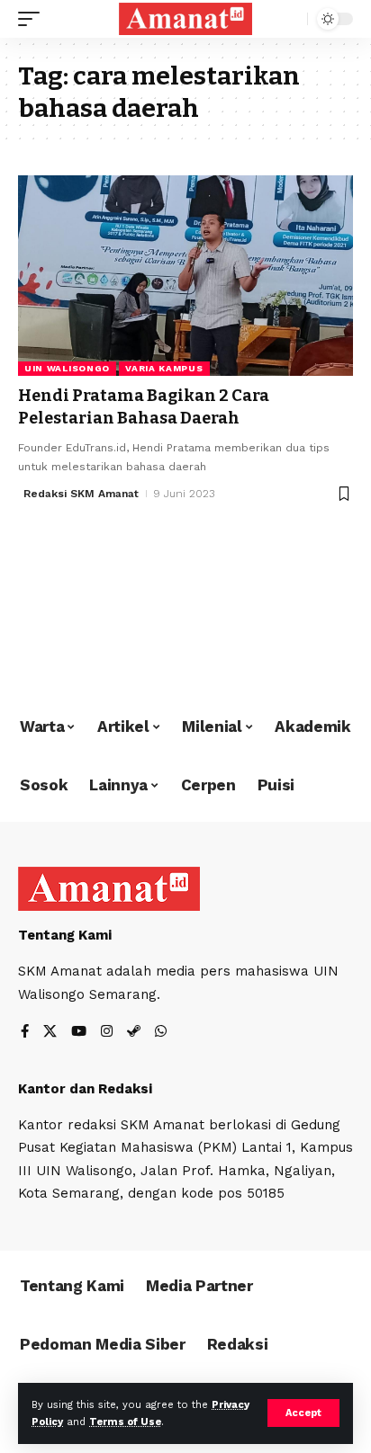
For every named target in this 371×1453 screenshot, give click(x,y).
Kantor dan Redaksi (85, 1089)
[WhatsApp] (160, 1033)
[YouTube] (78, 1033)
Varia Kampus (164, 368)
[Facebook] (25, 1033)
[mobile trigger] (33, 19)
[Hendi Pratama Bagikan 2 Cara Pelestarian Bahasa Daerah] (185, 275)
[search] (289, 19)
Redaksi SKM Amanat (81, 493)
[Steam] (133, 1033)
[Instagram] (106, 1033)
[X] (50, 1033)
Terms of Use (125, 1422)
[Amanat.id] (186, 19)
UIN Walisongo (67, 368)
